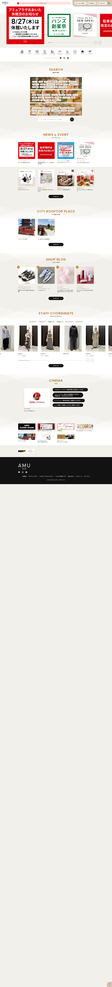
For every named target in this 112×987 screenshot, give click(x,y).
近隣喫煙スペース (56, 100)
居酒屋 (34, 97)
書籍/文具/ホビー (73, 84)
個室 (73, 97)
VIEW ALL (56, 196)
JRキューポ (71, 110)
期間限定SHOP (53, 81)
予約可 (43, 100)
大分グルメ (62, 94)
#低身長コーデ (60, 321)
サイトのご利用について (61, 476)
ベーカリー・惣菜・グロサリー (46, 86)
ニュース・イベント (36, 108)
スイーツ (75, 94)
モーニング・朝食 (49, 97)
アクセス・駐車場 (46, 108)
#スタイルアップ (42, 321)
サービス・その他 (63, 86)
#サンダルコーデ (79, 321)
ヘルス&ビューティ (63, 81)
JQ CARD (64, 110)
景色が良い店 (35, 100)
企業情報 (24, 476)
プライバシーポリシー (33, 476)
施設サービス (55, 108)
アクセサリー (35, 84)
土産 (55, 86)
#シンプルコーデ (33, 321)
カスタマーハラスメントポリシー (47, 476)
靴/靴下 (42, 84)
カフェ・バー (54, 94)
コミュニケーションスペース (44, 110)
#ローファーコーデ (69, 321)
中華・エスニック (46, 94)
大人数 (48, 100)
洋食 (39, 94)
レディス (34, 81)
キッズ (46, 81)
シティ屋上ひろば (55, 110)
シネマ (34, 110)
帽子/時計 (59, 84)
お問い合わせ (71, 476)
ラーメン (68, 94)
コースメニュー (66, 97)
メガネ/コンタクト (51, 84)
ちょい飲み (41, 97)
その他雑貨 (35, 86)
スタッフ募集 (35, 113)
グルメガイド (71, 108)
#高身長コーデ (51, 321)
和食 (34, 94)
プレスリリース (79, 476)
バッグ (65, 84)
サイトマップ (87, 476)
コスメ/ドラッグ (72, 81)
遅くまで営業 (58, 97)
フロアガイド (63, 108)
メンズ (41, 81)
